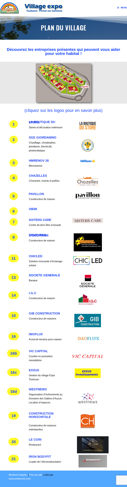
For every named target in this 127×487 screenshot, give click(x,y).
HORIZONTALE (40, 417)
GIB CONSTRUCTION (44, 313)
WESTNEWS (38, 389)
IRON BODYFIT (40, 456)
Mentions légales (18, 475)
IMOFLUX (36, 334)
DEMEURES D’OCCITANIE (39, 235)
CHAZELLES (38, 175)
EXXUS (34, 370)
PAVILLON (36, 194)
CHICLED (35, 256)
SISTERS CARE (40, 220)
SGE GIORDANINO (42, 137)
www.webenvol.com (20, 478)
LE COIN (35, 439)
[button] (13, 124)
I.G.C (32, 293)
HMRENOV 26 (39, 160)
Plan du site (35, 475)
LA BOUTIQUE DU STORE (42, 122)
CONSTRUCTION (41, 413)
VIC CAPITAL (38, 351)
